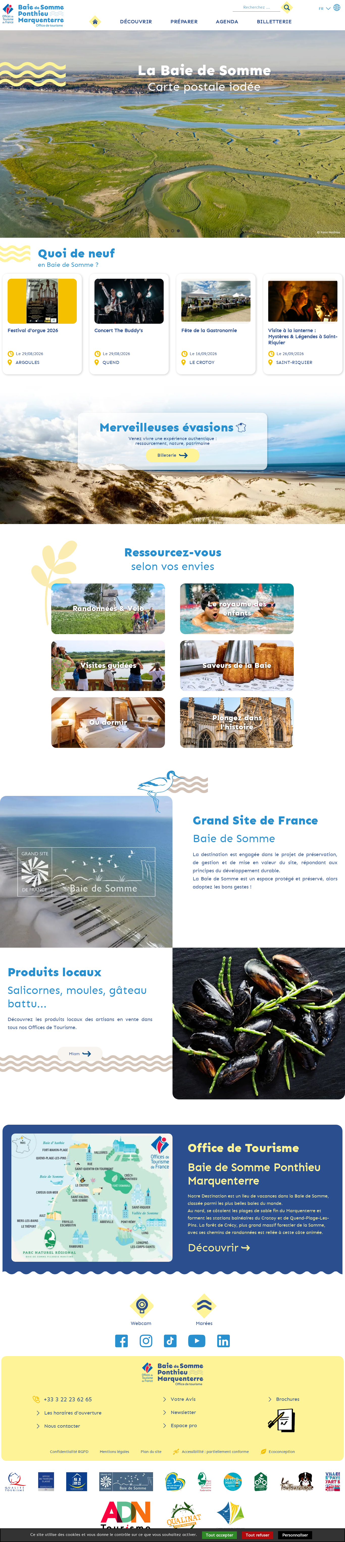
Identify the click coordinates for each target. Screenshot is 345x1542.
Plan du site (151, 1451)
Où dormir (108, 722)
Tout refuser (257, 1535)
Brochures (287, 1399)
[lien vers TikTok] (170, 1341)
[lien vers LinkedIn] (223, 1341)
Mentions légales (114, 1451)
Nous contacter (62, 1426)
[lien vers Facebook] (121, 1341)
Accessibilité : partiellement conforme (215, 1451)
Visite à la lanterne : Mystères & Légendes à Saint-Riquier (302, 336)
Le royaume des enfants (237, 609)
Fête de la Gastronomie (209, 330)
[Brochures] (281, 1420)
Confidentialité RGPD (69, 1451)
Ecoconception (282, 1451)
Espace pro (184, 1425)
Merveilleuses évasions (166, 428)
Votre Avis (183, 1399)
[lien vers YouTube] (196, 1341)
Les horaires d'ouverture (73, 1413)
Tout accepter (219, 1535)
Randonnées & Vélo (108, 608)
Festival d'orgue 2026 (33, 330)
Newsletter (183, 1412)
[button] (166, 230)
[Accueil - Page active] (95, 21)
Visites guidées (108, 665)
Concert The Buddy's (118, 330)
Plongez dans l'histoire (237, 722)
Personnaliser (295, 1535)
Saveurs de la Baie (237, 665)
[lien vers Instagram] (146, 1341)
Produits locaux (55, 972)
